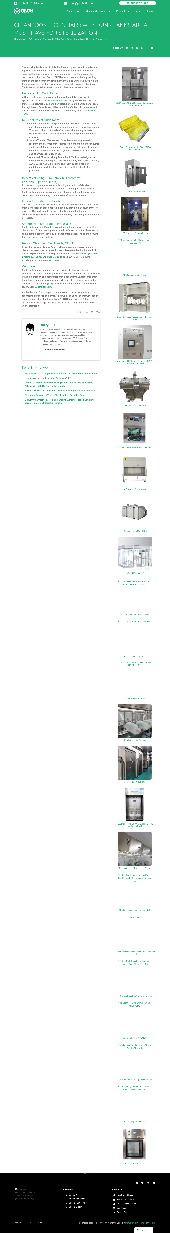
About (150, 11)
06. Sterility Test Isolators (135, 1122)
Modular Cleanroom (96, 11)
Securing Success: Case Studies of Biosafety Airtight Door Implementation (61, 390)
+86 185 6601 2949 (32, 3)
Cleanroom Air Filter (74, 1195)
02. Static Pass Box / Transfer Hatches (135, 996)
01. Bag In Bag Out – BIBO (135, 531)
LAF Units (36, 256)
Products (121, 11)
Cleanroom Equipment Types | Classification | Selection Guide (55, 395)
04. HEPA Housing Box (135, 698)
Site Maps (121, 1208)
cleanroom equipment (55, 100)
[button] (127, 47)
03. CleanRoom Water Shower (135, 191)
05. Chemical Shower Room (135, 233)
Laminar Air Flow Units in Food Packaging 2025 (48, 378)
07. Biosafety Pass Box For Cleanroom (135, 447)
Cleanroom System (73, 1207)
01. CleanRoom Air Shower (135, 1038)
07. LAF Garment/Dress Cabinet (135, 615)
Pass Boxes (53, 256)
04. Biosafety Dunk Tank (135, 405)
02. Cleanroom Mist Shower (135, 275)
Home (17, 39)
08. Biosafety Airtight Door (135, 782)
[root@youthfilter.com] (65, 3)
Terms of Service (147, 1223)
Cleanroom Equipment (75, 1199)
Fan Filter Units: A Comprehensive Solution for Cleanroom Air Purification (61, 373)
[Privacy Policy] (114, 1212)
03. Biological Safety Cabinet (135, 489)
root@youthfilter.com (82, 3)
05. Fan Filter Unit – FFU (135, 657)
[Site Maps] (114, 1208)
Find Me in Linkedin (55, 349)
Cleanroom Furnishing (75, 1203)
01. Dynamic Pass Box (135, 1163)
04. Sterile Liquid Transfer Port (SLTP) (135, 910)
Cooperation (73, 11)
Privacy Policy (123, 1212)
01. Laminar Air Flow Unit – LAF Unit (135, 868)
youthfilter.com (43, 286)
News (138, 11)
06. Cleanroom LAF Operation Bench (135, 1080)
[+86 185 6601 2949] (15, 3)
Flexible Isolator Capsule (135, 740)
